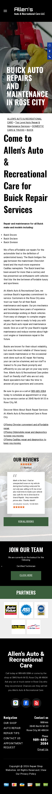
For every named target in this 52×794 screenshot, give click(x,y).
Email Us (43, 749)
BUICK (30, 130)
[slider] (26, 464)
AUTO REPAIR (12, 728)
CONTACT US (12, 738)
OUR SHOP (10, 723)
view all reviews (26, 521)
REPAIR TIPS (11, 733)
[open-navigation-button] (5, 11)
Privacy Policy (28, 773)
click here (26, 575)
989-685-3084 (38, 391)
